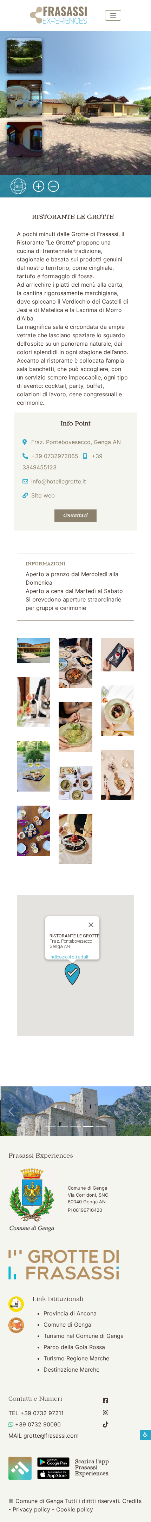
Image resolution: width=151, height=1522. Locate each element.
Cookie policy (74, 1509)
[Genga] (101, 1127)
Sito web (43, 495)
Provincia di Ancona (70, 1313)
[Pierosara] (75, 1127)
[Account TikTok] (105, 1424)
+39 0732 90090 (38, 1424)
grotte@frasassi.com (51, 1435)
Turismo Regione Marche (76, 1358)
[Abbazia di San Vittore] (88, 1127)
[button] (33, 650)
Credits (132, 1500)
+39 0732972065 (54, 456)
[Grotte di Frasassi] (63, 1127)
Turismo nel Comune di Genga (84, 1335)
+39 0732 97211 (42, 1413)
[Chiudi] (91, 924)
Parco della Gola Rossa (74, 1347)
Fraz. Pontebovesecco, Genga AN (76, 441)
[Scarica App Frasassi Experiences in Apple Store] (53, 1473)
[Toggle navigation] (113, 15)
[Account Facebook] (105, 1400)
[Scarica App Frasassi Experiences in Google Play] (53, 1461)
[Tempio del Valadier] (50, 1127)
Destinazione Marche (71, 1369)
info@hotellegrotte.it (58, 481)
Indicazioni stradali (69, 957)
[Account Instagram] (105, 1412)
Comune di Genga (67, 1324)
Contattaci (75, 516)
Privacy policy (31, 1509)
